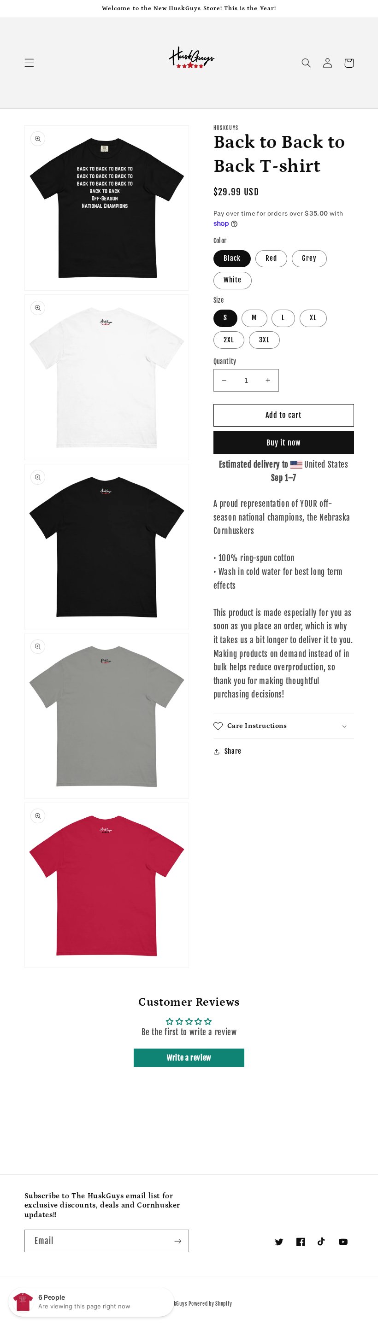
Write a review (189, 1057)
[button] (29, 63)
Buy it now (283, 442)
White (233, 280)
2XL (229, 339)
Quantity (224, 361)
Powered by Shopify (210, 1304)
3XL (264, 339)
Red (271, 258)
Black (232, 258)
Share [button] (233, 751)
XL (313, 317)
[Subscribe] (178, 1241)
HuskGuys (176, 1304)
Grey (309, 258)
